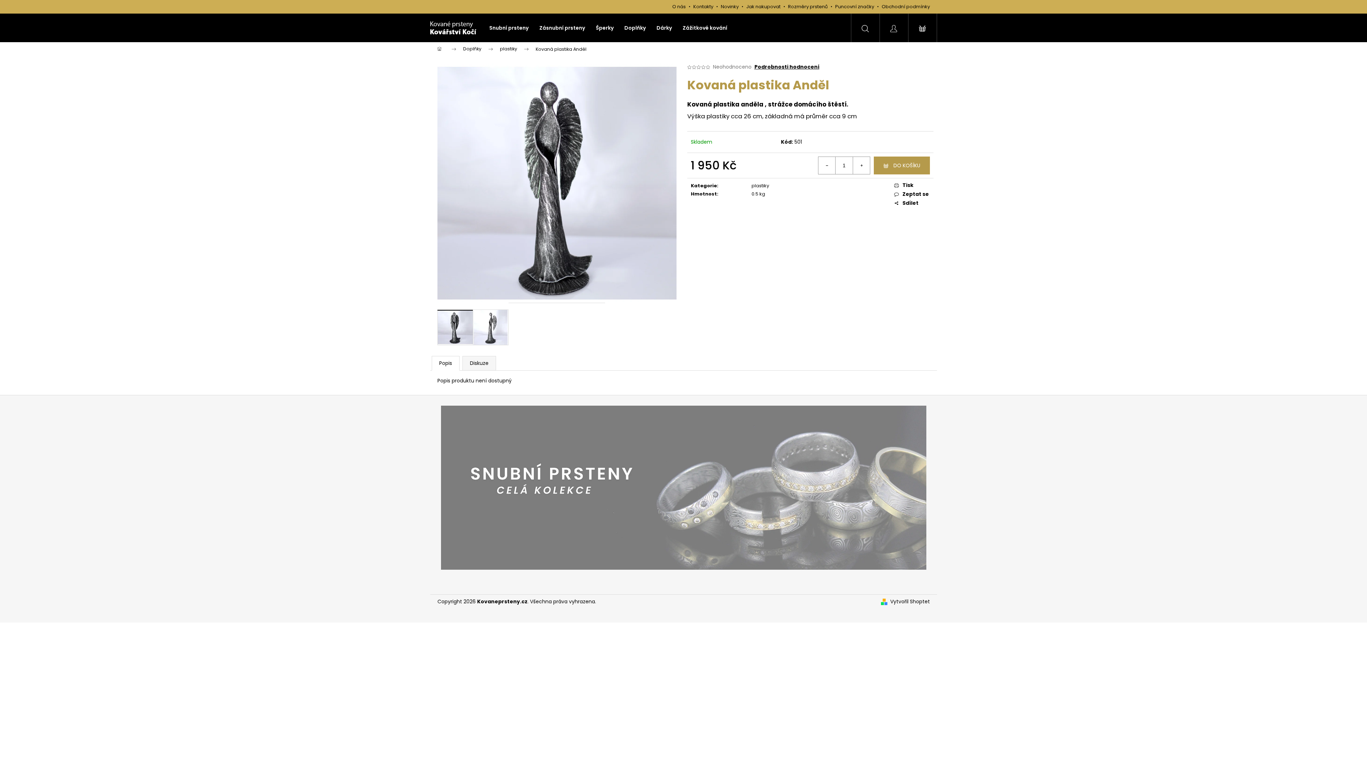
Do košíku (906, 165)
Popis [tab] (445, 363)
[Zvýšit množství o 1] (861, 165)
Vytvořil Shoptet (910, 601)
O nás (679, 6)
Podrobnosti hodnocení (786, 67)
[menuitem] (509, 28)
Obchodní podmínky (906, 6)
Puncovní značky (854, 6)
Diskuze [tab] (479, 363)
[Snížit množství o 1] (827, 165)
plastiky (760, 185)
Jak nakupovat (764, 6)
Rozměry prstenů (808, 6)
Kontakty (703, 6)
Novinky (730, 6)
